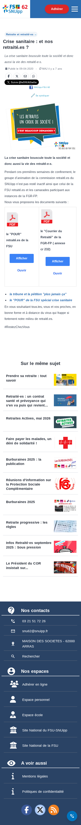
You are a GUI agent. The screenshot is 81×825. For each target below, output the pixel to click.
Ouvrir (21, 270)
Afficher (21, 258)
